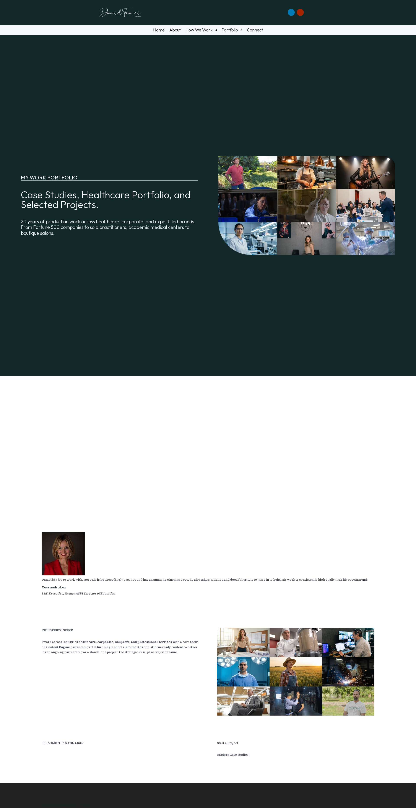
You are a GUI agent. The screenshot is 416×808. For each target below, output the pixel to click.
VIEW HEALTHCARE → (179, 496)
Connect (255, 30)
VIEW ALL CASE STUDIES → (65, 496)
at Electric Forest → (64, 477)
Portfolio (230, 30)
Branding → (76, 482)
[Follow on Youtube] (300, 12)
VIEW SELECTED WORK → (298, 485)
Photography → (69, 488)
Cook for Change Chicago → (73, 472)
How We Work (199, 30)
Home (159, 30)
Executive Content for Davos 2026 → (75, 467)
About (175, 30)
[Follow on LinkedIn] (291, 12)
